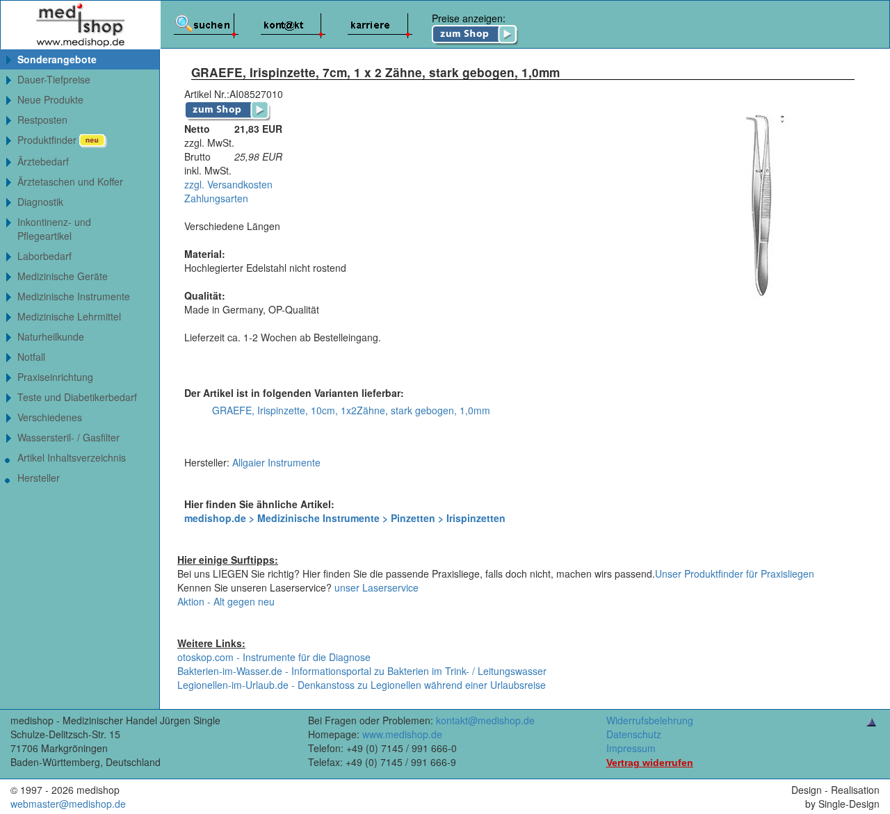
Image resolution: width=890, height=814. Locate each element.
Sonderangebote (57, 59)
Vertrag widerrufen (649, 762)
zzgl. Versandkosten (228, 184)
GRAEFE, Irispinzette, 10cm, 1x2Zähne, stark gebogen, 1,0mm (351, 410)
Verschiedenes (49, 417)
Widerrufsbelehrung (649, 720)
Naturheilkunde (50, 336)
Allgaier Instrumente (276, 462)
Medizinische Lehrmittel (69, 316)
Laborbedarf (44, 256)
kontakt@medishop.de (485, 720)
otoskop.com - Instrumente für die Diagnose (274, 657)
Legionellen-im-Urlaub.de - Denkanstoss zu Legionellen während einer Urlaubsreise (361, 685)
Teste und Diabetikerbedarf (77, 397)
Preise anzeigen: (468, 18)
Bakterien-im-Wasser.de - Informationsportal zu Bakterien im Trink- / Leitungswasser (362, 671)
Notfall (31, 357)
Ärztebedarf (43, 161)
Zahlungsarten (216, 198)
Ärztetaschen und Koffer (70, 181)
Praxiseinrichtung (55, 377)
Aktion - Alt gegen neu (226, 601)
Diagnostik (40, 202)
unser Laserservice (376, 587)
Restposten (42, 120)
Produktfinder (48, 140)
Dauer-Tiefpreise (53, 79)
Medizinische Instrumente (73, 296)
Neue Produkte (50, 99)
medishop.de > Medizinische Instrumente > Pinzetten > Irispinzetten (344, 518)
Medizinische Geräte (62, 276)
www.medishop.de (402, 734)
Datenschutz (633, 734)
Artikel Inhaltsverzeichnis (71, 457)
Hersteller (38, 478)
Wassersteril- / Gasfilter (68, 437)
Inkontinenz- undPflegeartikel (54, 229)
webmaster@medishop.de (68, 804)
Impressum (631, 748)
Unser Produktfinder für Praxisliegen (734, 573)
